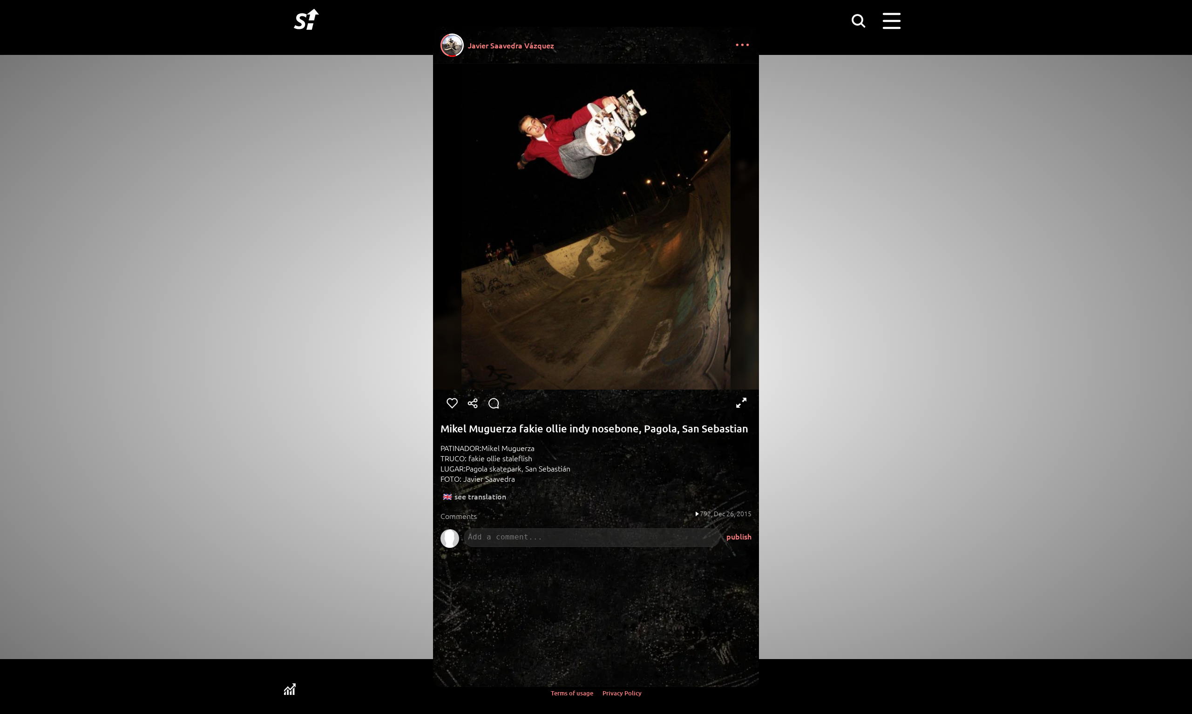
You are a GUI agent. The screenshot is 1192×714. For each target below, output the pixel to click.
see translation (480, 496)
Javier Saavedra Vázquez (511, 45)
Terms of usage (572, 693)
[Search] (858, 20)
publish (739, 536)
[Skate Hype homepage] (306, 35)
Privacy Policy (622, 693)
